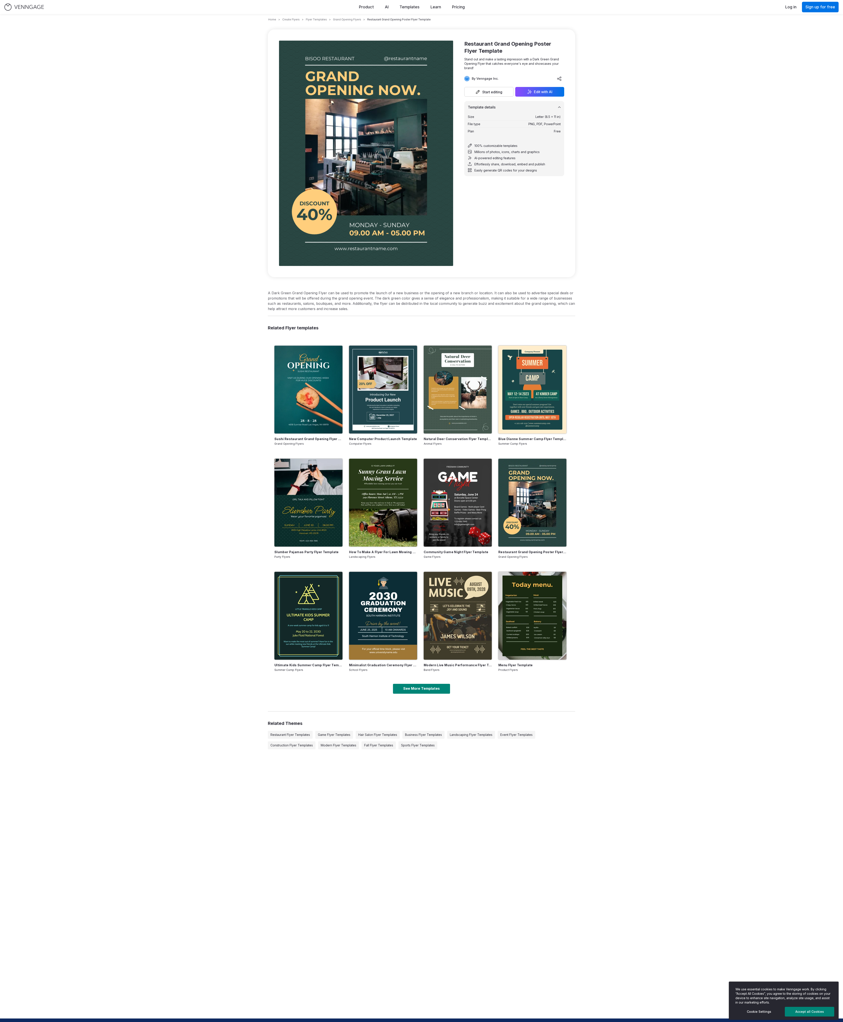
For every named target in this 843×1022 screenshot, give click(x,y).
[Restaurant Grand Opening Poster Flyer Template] (532, 503)
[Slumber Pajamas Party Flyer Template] (308, 503)
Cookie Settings (759, 1011)
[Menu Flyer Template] (532, 616)
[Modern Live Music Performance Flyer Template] (458, 616)
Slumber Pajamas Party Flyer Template (306, 552)
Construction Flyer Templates (291, 745)
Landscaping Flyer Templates (471, 735)
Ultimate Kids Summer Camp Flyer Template (308, 665)
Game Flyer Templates (334, 735)
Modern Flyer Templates (338, 745)
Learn (436, 7)
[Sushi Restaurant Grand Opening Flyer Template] (308, 389)
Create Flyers (291, 19)
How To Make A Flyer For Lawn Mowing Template (383, 552)
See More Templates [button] (421, 688)
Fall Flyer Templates (378, 745)
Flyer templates (316, 19)
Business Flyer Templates (423, 735)
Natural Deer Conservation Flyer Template (458, 439)
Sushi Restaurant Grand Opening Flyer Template (308, 439)
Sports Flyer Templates (418, 745)
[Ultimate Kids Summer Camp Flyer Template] (308, 616)
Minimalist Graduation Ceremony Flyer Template (383, 665)
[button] (488, 92)
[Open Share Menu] (559, 78)
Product (366, 7)
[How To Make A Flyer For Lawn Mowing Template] (383, 503)
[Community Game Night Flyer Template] (458, 503)
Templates (410, 7)
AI (387, 7)
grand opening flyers (347, 19)
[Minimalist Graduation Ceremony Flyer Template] (383, 616)
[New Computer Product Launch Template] (383, 389)
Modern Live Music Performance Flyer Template (458, 665)
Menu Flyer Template (515, 665)
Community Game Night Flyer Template (456, 552)
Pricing (458, 7)
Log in (790, 7)
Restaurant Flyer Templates (290, 735)
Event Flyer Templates (516, 735)
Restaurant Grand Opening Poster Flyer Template (532, 552)
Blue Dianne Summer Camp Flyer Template (532, 439)
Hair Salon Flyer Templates (377, 735)
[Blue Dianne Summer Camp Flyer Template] (532, 389)
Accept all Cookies (809, 1011)
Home (272, 19)
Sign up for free (820, 7)
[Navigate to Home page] (24, 7)
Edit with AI (543, 92)
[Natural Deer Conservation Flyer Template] (458, 389)
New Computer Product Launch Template (383, 439)
